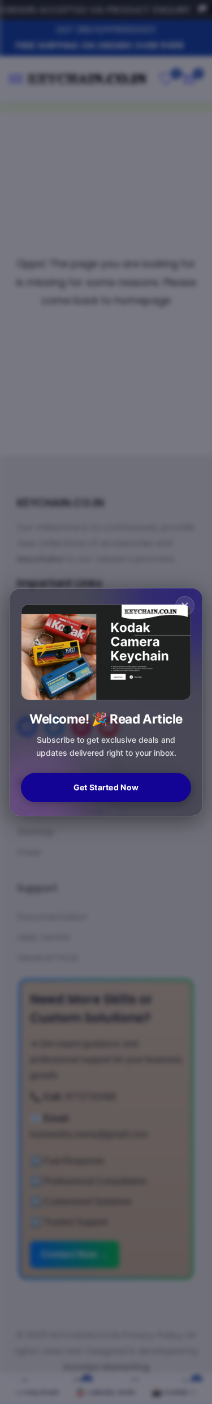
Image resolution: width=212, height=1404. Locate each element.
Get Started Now (106, 787)
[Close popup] (184, 605)
